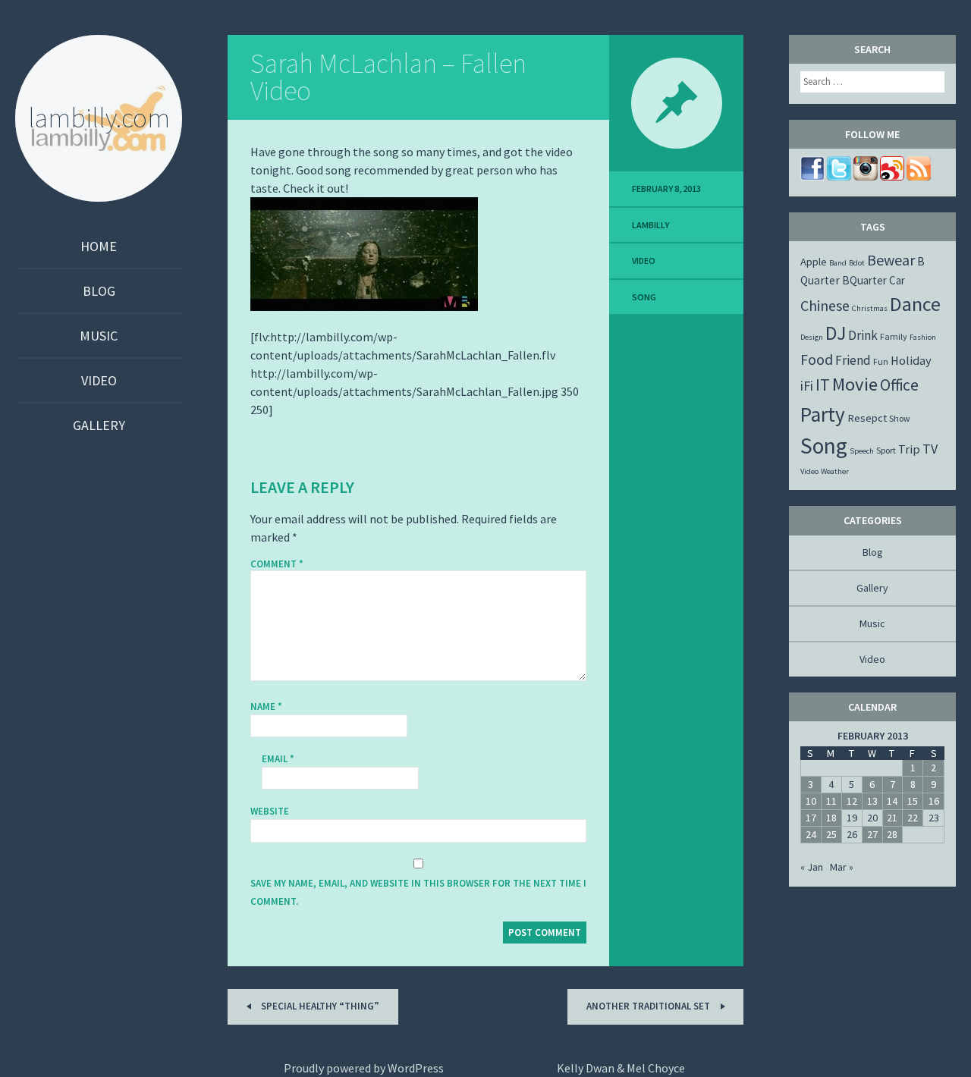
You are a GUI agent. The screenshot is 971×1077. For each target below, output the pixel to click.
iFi (806, 385)
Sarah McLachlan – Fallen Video (388, 77)
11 (831, 801)
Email (278, 758)
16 (934, 801)
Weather (835, 471)
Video (99, 380)
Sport (886, 450)
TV (930, 448)
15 (912, 801)
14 (892, 801)
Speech (862, 451)
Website (269, 811)
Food (816, 359)
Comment (276, 564)
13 (872, 801)
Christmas (870, 308)
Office (899, 385)
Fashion (923, 337)
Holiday (911, 360)
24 (811, 834)
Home (98, 246)
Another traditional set (649, 1006)
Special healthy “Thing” (319, 1006)
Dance (915, 303)
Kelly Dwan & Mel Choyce (621, 1067)
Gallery (99, 425)
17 (811, 817)
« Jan (811, 867)
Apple (813, 261)
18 (831, 817)
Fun (880, 361)
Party (822, 414)
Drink (863, 335)
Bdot (857, 263)
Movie (855, 384)
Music (99, 335)
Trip (909, 449)
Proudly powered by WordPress (364, 1067)
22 (912, 817)
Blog (99, 291)
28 (892, 834)
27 (872, 834)
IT (822, 384)
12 (852, 801)
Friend (853, 360)
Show (899, 418)
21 (892, 817)
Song (644, 297)
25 (831, 834)
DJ (835, 333)
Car (897, 280)
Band (838, 263)
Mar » (841, 867)
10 (811, 801)
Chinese (825, 305)
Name (266, 706)
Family (893, 336)
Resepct (867, 418)
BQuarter (864, 280)
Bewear (891, 259)
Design (811, 337)
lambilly (650, 225)
